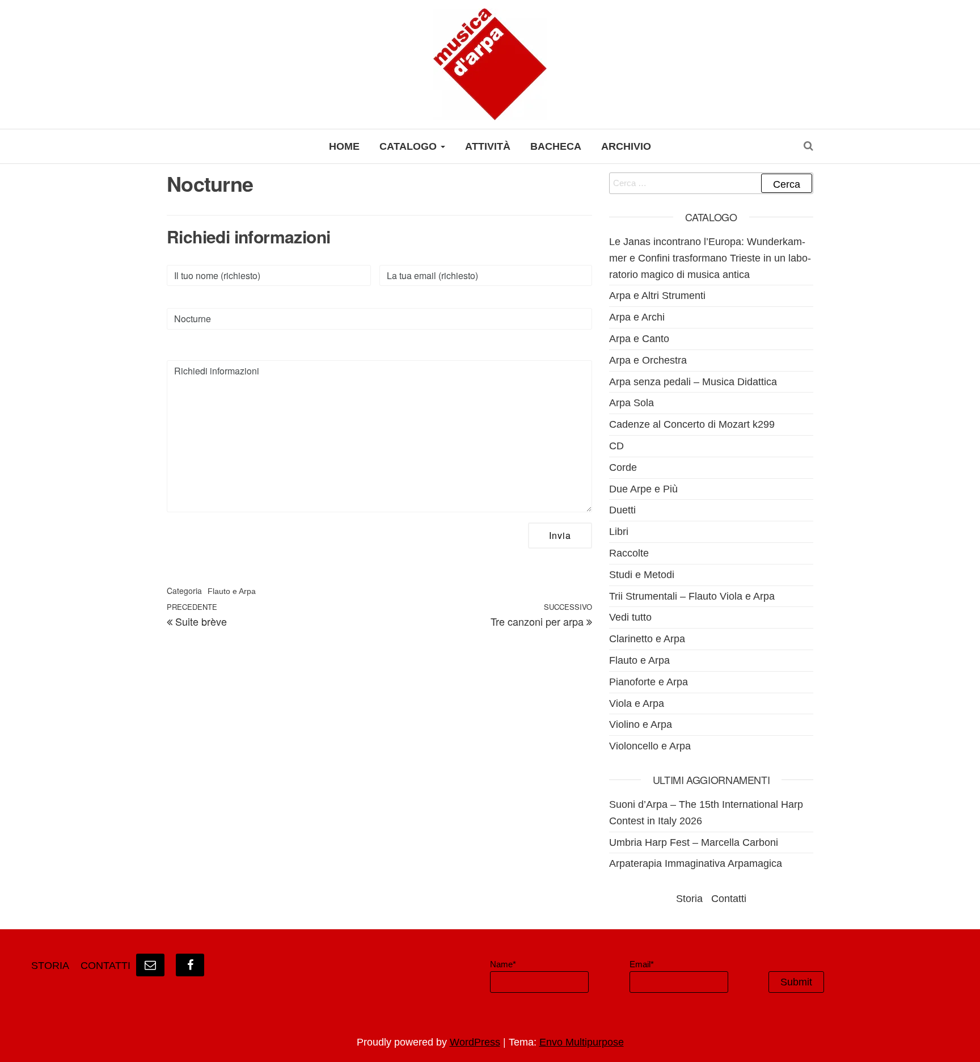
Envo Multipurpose (581, 1042)
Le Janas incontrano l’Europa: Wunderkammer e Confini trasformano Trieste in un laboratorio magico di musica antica (710, 258)
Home (344, 146)
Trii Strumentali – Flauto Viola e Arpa (692, 596)
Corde (623, 467)
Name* (503, 964)
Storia (689, 898)
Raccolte (629, 553)
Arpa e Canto (639, 338)
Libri (618, 531)
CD (616, 446)
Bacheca (555, 146)
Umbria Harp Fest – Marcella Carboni (693, 842)
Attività (487, 146)
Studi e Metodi (641, 574)
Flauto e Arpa (232, 591)
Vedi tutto (630, 617)
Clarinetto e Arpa (647, 638)
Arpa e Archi (637, 317)
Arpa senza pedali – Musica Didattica (693, 381)
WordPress (475, 1042)
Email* (642, 964)
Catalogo (409, 146)
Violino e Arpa (640, 724)
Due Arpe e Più (643, 489)
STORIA (50, 965)
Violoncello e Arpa (650, 746)
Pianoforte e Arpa (648, 682)
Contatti (728, 898)
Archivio (626, 146)
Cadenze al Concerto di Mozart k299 (692, 424)
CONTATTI (105, 965)
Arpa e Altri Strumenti (657, 295)
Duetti (622, 510)
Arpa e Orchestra (648, 360)
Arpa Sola (631, 402)
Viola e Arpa (636, 703)
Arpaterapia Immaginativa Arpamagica (695, 863)
